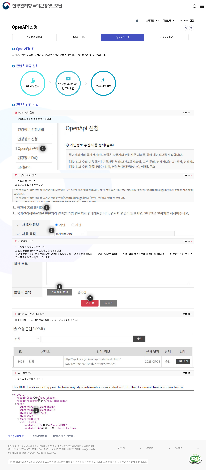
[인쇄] (191, 28)
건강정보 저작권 (34, 37)
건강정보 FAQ (166, 37)
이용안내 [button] (167, 20)
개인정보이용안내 (38, 436)
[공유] (185, 28)
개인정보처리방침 (16, 436)
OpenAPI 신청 (122, 37)
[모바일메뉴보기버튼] (202, 6)
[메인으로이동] (137, 21)
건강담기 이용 (78, 37)
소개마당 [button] (150, 20)
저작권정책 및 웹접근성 (64, 436)
